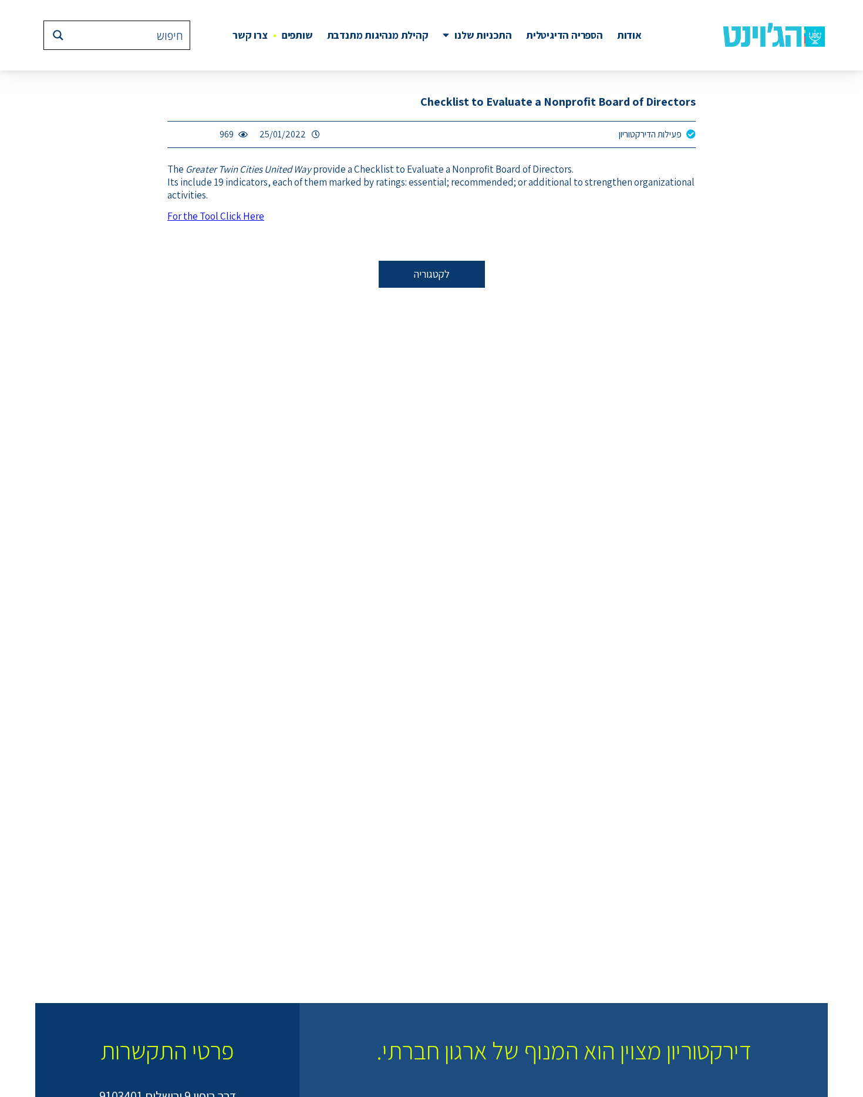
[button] (432, 274)
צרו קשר (250, 35)
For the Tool (215, 216)
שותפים (297, 35)
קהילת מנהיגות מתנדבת (378, 35)
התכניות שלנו (483, 35)
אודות (629, 35)
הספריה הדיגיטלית (564, 35)
